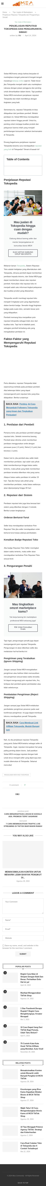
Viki (19, 35)
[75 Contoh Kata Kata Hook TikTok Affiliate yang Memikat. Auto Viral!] (10, 1047)
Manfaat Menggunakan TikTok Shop (30, 994)
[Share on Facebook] (29, 785)
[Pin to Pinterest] (34, 785)
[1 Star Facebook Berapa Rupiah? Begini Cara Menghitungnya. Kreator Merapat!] (10, 1012)
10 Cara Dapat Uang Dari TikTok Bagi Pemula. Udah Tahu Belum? (31, 1030)
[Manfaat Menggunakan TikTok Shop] (10, 996)
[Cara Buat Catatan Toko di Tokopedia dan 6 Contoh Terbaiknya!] (10, 1147)
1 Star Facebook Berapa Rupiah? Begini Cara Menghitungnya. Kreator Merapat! (31, 1012)
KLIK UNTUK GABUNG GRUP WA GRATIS (23, 253)
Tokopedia (21, 266)
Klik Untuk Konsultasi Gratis (23, 628)
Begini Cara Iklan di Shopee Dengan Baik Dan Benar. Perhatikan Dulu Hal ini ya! (31, 978)
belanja (18, 81)
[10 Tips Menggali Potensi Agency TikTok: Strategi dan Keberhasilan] (10, 1131)
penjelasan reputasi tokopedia (16, 775)
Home (5, 12)
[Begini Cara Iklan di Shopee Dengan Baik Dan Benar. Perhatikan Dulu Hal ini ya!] (10, 978)
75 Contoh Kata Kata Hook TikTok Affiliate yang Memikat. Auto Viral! (31, 1046)
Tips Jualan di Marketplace (23, 12)
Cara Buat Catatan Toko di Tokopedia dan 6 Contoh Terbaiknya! (31, 1146)
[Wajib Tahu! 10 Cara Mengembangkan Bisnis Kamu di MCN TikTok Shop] (10, 1112)
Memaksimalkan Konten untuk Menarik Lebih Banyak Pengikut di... (23, 875)
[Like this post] (26, 785)
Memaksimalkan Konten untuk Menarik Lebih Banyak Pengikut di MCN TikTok (31, 1074)
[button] (38, 160)
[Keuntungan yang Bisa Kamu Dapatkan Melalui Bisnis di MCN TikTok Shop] (10, 1093)
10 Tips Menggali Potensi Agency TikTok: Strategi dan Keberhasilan (31, 1129)
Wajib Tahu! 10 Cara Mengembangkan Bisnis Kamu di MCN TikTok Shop (31, 1112)
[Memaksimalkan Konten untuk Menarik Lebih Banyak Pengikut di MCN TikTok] (23, 854)
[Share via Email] (37, 785)
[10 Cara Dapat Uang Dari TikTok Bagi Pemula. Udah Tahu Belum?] (10, 1031)
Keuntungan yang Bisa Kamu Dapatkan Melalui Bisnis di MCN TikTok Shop (31, 1093)
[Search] (43, 4)
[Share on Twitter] (32, 785)
